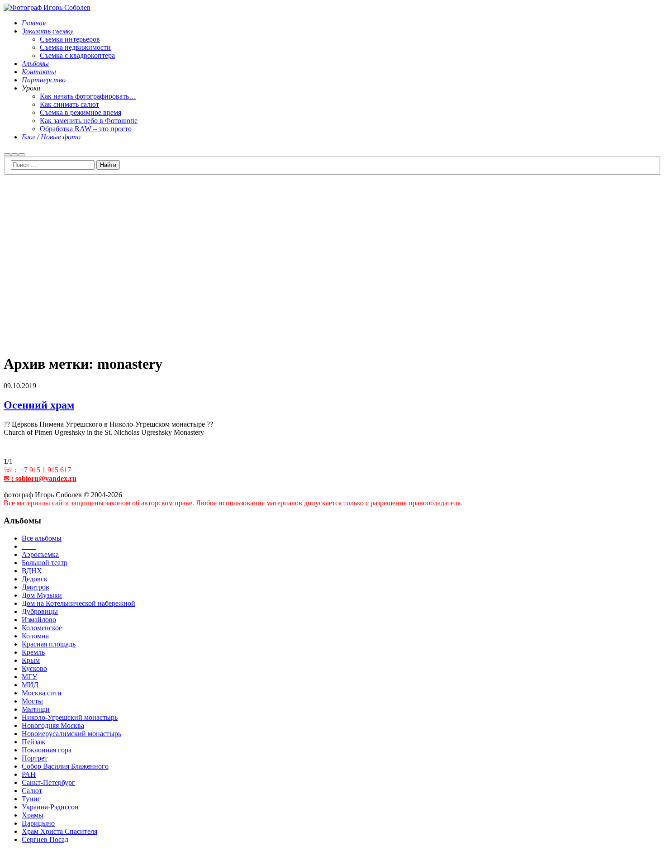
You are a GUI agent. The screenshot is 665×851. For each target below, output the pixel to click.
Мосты (32, 701)
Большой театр (44, 562)
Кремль (33, 652)
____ (29, 546)
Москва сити (42, 693)
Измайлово (39, 619)
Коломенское (42, 628)
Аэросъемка (40, 554)
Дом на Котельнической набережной (78, 603)
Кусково (34, 668)
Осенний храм (39, 405)
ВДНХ (32, 571)
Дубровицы (40, 611)
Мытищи (36, 709)
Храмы (32, 815)
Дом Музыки (42, 595)
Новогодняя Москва (53, 725)
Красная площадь (49, 644)
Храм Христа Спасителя (59, 831)
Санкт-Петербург (48, 782)
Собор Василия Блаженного (65, 766)
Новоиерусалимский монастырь (71, 733)
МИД (30, 685)
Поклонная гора (46, 750)
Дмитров (35, 587)
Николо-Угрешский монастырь (70, 717)
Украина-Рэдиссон (50, 807)
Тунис (31, 799)
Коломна (35, 636)
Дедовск (35, 579)
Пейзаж (33, 742)
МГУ (29, 676)
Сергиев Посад (45, 839)
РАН (29, 774)
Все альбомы (42, 538)
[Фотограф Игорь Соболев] (47, 7)
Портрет (35, 758)
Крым (31, 660)
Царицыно (38, 823)
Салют (32, 790)
